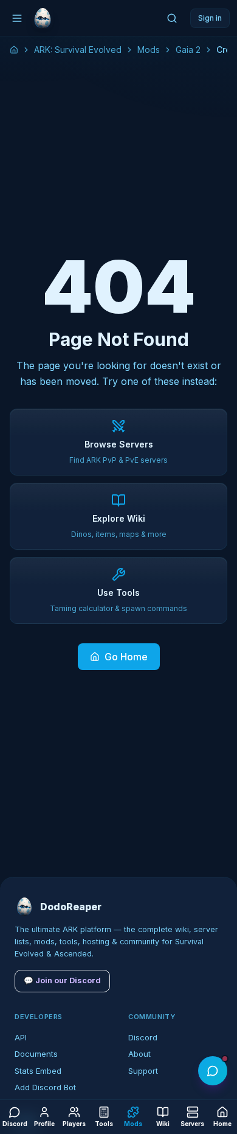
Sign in (210, 17)
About (139, 1054)
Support (143, 1071)
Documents (36, 1054)
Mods (148, 49)
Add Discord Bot (45, 1087)
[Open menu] (17, 18)
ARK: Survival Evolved (78, 49)
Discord (142, 1037)
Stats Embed (38, 1071)
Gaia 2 (188, 49)
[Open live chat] (212, 1070)
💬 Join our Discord (62, 980)
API (21, 1037)
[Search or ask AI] (172, 18)
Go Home (126, 657)
